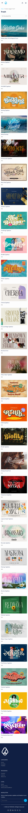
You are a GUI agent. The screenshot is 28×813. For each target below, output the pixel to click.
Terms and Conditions (6, 787)
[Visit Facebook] (8, 810)
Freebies (3, 765)
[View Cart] (22, 3)
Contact (3, 773)
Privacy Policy (4, 786)
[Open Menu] (2, 3)
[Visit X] (20, 810)
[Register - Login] (26, 3)
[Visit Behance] (13, 810)
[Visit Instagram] (10, 810)
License (3, 775)
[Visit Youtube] (17, 810)
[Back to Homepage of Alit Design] (12, 3)
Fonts (2, 762)
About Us (3, 776)
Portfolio (3, 764)
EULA (2, 784)
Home (2, 8)
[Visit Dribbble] (15, 810)
